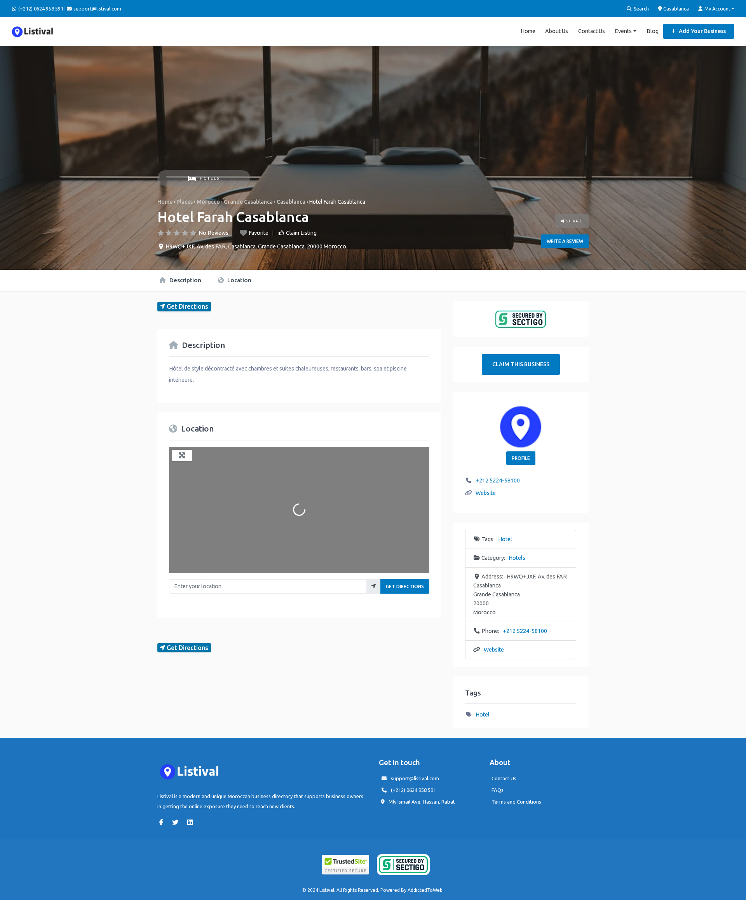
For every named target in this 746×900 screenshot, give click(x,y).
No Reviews (213, 233)
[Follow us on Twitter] (177, 822)
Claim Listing (301, 233)
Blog (653, 31)
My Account (716, 8)
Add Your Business (702, 31)
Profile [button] (521, 458)
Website (486, 493)
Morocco (208, 202)
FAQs (498, 790)
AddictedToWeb (425, 890)
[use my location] (373, 586)
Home (528, 31)
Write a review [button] (565, 241)
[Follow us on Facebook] (163, 822)
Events (623, 31)
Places (184, 202)
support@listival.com (415, 778)
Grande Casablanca (248, 202)
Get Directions (405, 586)
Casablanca (675, 8)
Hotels (210, 178)
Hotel (505, 539)
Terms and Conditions (516, 801)
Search (641, 8)
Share (574, 221)
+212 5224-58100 (498, 480)
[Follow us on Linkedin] (192, 822)
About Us (556, 31)
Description (184, 280)
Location (238, 280)
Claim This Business (520, 364)
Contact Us (591, 31)
